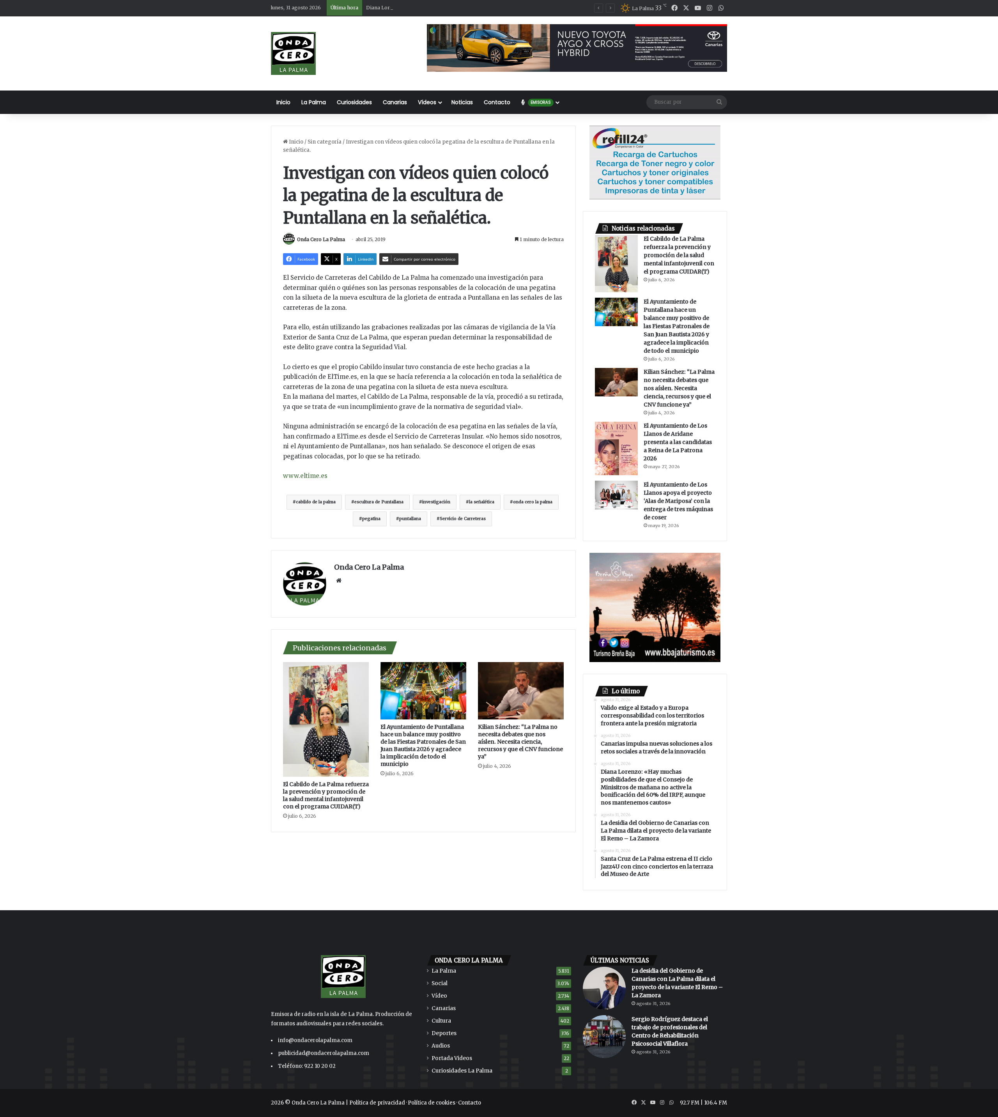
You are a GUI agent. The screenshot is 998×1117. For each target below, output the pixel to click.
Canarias (395, 102)
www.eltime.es (305, 475)
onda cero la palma (532, 501)
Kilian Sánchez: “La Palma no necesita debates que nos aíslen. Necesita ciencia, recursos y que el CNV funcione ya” (520, 741)
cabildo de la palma (316, 501)
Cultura (441, 1021)
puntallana (410, 518)
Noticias (462, 102)
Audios (441, 1045)
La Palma (313, 102)
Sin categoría (325, 142)
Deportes (444, 1033)
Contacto (497, 102)
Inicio (283, 102)
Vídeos (427, 102)
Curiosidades (354, 102)
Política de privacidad (377, 1102)
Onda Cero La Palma (321, 239)
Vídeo (439, 996)
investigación (436, 501)
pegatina (371, 518)
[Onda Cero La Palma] (293, 53)
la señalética (481, 501)
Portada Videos (452, 1058)
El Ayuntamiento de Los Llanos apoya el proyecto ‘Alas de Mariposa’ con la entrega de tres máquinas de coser (678, 501)
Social (440, 983)
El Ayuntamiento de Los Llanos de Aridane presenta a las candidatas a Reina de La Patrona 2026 (678, 442)
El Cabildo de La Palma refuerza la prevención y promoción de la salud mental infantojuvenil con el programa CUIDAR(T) (326, 795)
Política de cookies (431, 1102)
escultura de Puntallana (378, 501)
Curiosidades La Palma (462, 1070)
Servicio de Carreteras (463, 518)
